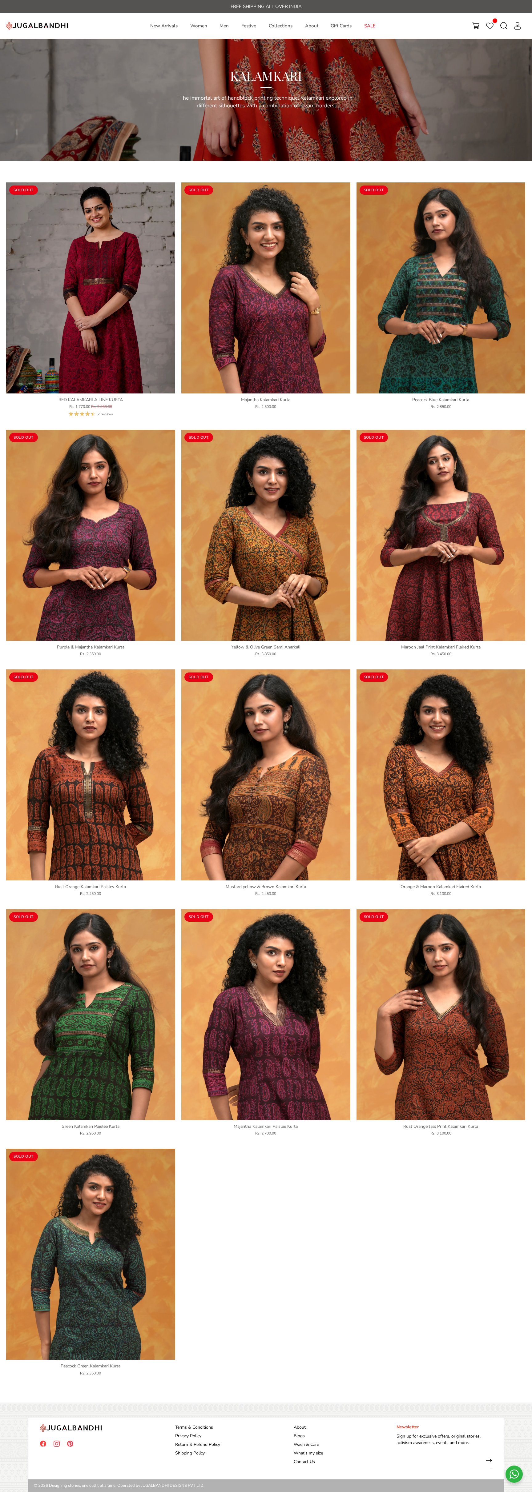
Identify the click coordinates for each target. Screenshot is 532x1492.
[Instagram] (57, 1443)
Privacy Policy (188, 1436)
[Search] (504, 26)
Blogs (299, 1436)
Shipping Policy (190, 1453)
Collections (280, 26)
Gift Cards (341, 26)
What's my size (308, 1453)
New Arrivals (164, 26)
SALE (370, 26)
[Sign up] (489, 1461)
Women (198, 26)
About (311, 26)
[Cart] (475, 26)
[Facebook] (43, 1443)
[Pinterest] (70, 1443)
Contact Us (304, 1462)
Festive (248, 26)
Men (224, 26)
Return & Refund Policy (197, 1444)
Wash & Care (306, 1444)
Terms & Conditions (194, 1427)
